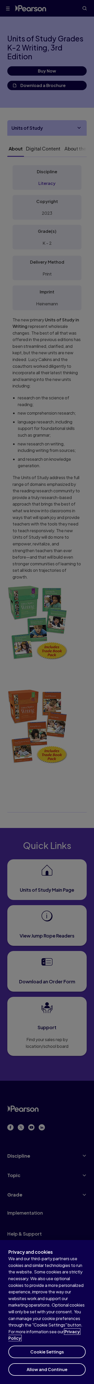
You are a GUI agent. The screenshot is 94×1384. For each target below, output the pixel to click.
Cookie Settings (47, 1351)
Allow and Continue (47, 1369)
